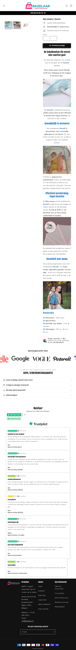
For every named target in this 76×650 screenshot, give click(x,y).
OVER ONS (42, 595)
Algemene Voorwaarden (59, 587)
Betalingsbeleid (60, 607)
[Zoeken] (67, 6)
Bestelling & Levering (61, 602)
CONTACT (41, 591)
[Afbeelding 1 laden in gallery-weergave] (8, 25)
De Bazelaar (40, 648)
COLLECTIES (42, 600)
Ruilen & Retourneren (61, 598)
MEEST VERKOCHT (44, 604)
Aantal (45, 34)
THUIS (40, 586)
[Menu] (4, 6)
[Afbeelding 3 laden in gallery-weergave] (25, 25)
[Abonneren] (53, 632)
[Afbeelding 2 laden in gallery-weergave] (17, 25)
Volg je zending (43, 609)
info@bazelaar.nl (28, 621)
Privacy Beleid (59, 593)
